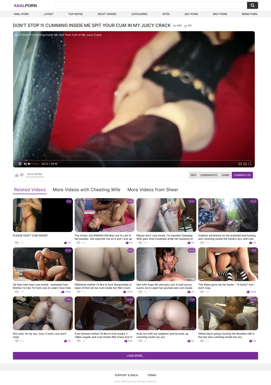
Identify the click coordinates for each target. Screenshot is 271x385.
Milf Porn (220, 14)
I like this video (17, 175)
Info (193, 175)
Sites (166, 14)
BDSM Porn (249, 14)
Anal (25, 5)
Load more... (135, 355)
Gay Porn (191, 14)
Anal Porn (21, 14)
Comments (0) (242, 175)
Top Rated (75, 14)
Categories (139, 14)
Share (225, 175)
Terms (151, 375)
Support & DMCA (126, 375)
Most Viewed (107, 14)
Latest (48, 14)
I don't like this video (22, 175)
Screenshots (209, 175)
